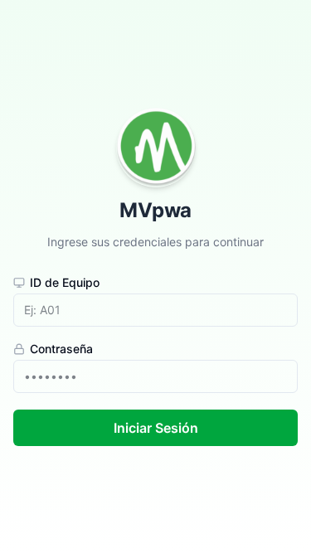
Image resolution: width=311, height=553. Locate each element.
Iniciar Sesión (156, 428)
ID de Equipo (65, 283)
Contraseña (61, 349)
